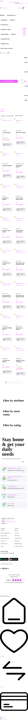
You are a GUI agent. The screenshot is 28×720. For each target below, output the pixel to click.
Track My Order (18, 538)
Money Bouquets (18, 130)
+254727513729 (25, 3)
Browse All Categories (9, 81)
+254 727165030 (9, 520)
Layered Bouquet (6, 132)
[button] (7, 144)
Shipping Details (18, 543)
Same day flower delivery (14, 2)
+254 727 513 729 (25, 31)
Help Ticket (17, 541)
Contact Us (3, 541)
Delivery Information (5, 533)
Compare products (18, 546)
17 (19, 382)
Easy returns (10, 503)
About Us (1, 1)
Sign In (16, 530)
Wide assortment (11, 495)
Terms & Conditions (5, 538)
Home (2, 109)
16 (17, 382)
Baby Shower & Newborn (20, 163)
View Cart (17, 533)
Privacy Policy (4, 535)
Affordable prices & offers (14, 468)
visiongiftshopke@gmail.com (11, 521)
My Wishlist (17, 535)
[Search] (20, 8)
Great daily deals (11, 486)
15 (15, 382)
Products (2, 111)
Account (4, 719)
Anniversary (4, 196)
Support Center (4, 543)
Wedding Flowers (5, 326)
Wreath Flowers (18, 196)
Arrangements (4, 130)
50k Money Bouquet (7, 165)
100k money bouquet (21, 132)
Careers (2, 546)
